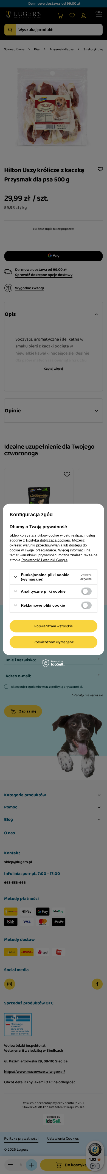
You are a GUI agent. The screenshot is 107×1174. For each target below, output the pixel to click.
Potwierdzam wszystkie (53, 626)
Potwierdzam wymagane (53, 642)
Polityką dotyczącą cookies (48, 540)
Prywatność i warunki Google (44, 560)
